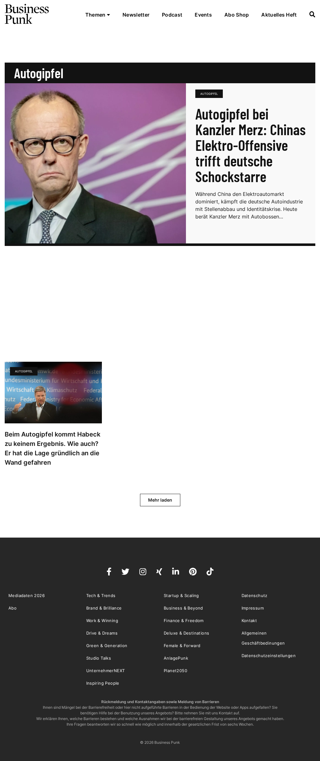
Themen (96, 15)
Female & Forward (182, 645)
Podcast (172, 15)
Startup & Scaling (181, 595)
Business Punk (27, 14)
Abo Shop (236, 15)
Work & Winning (102, 620)
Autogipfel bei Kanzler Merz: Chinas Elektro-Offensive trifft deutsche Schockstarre (250, 145)
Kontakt (249, 620)
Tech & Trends (101, 595)
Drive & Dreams (102, 633)
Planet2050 (175, 670)
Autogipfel (209, 93)
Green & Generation (107, 645)
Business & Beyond (183, 607)
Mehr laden (160, 500)
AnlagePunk (176, 658)
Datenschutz (255, 595)
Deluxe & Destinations (186, 633)
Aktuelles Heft (279, 15)
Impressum (253, 607)
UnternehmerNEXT (105, 670)
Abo (12, 607)
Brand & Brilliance (104, 607)
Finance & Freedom (184, 620)
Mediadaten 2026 (26, 595)
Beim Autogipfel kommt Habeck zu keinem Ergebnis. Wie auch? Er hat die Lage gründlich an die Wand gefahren (52, 448)
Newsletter (135, 15)
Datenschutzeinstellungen (269, 655)
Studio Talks (98, 658)
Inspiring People (102, 683)
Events (203, 15)
